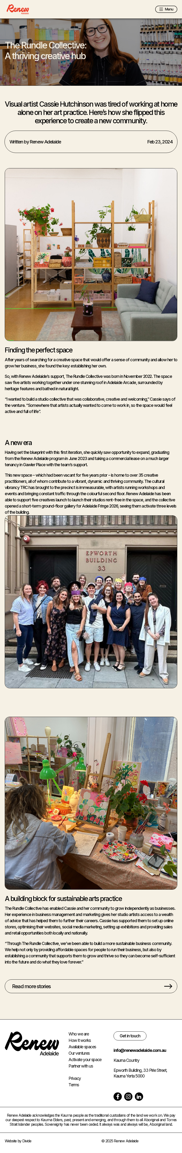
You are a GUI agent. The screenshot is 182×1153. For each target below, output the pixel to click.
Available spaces (82, 1046)
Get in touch (130, 1035)
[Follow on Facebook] (118, 1096)
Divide (26, 1141)
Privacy (74, 1078)
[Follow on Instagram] (128, 1096)
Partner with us (80, 1065)
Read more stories (31, 986)
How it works (79, 1040)
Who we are (78, 1033)
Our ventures (79, 1053)
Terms (73, 1084)
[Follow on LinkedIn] (139, 1096)
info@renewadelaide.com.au (140, 1050)
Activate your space (84, 1059)
